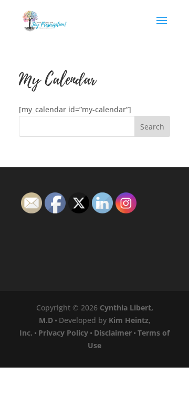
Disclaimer (113, 333)
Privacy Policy (63, 333)
